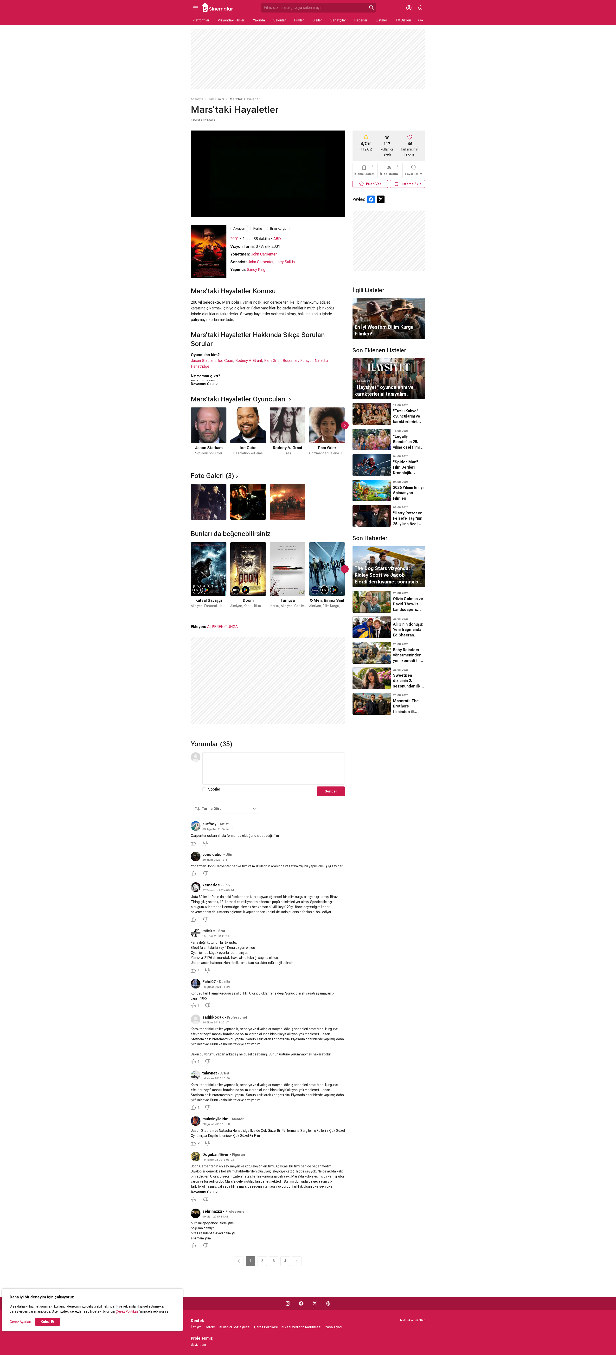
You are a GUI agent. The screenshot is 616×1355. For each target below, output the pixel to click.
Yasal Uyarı (333, 1327)
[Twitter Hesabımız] (315, 1303)
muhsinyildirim (215, 1119)
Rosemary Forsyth (298, 360)
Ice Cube (225, 360)
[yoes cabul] (195, 856)
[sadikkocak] (195, 1019)
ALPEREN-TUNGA (222, 626)
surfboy (209, 824)
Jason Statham (203, 360)
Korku (257, 228)
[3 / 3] (287, 502)
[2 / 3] (248, 502)
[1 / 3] (208, 502)
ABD (277, 238)
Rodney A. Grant (248, 360)
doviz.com (198, 1345)
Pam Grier (272, 360)
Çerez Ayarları (20, 1322)
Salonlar (279, 20)
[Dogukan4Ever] (195, 1156)
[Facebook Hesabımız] (301, 1303)
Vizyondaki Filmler (231, 20)
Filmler (299, 20)
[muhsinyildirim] (195, 1121)
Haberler (360, 20)
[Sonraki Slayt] (345, 425)
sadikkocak (213, 1017)
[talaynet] (195, 1075)
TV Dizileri (403, 20)
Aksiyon (239, 228)
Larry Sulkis (285, 262)
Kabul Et (47, 1322)
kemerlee (211, 885)
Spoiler (214, 789)
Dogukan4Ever (215, 1154)
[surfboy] (195, 826)
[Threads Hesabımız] (328, 1303)
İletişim (196, 1327)
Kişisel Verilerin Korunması (301, 1327)
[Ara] (371, 8)
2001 (234, 238)
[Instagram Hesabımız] (288, 1303)
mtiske (208, 931)
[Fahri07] (195, 983)
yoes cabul (212, 854)
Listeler (381, 20)
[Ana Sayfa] (217, 8)
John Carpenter (264, 254)
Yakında (259, 20)
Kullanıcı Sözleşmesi (234, 1327)
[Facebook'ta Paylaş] (371, 199)
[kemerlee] (195, 887)
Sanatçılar (338, 20)
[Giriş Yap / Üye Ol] (409, 8)
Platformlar (201, 20)
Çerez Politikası (127, 1311)
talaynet (209, 1073)
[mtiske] (195, 933)
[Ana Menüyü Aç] (195, 8)
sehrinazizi (212, 1211)
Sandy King (256, 269)
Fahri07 (209, 981)
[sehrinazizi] (195, 1213)
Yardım (210, 1327)
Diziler (317, 20)
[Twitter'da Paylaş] (381, 199)
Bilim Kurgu (278, 228)
